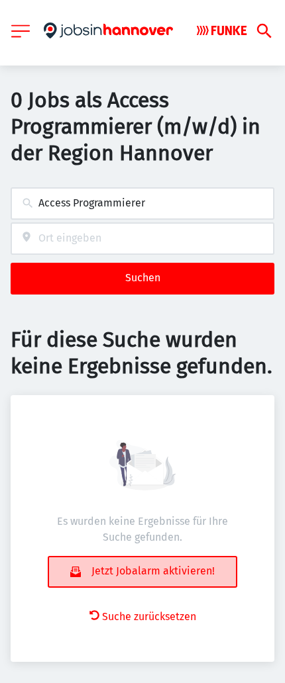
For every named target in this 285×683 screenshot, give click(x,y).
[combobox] (142, 203)
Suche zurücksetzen (149, 616)
